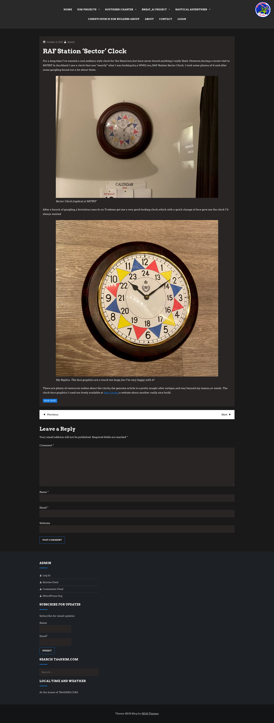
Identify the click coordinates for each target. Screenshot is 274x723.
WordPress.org (52, 595)
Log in (47, 575)
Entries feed (50, 582)
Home (68, 9)
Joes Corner (111, 392)
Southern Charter (119, 9)
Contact (165, 19)
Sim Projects (87, 9)
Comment (46, 445)
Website (44, 523)
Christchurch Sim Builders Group (114, 19)
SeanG (71, 42)
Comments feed (53, 589)
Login (182, 19)
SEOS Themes (150, 713)
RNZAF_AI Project (154, 9)
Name (44, 492)
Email (43, 507)
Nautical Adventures (191, 9)
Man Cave (50, 401)
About (149, 19)
